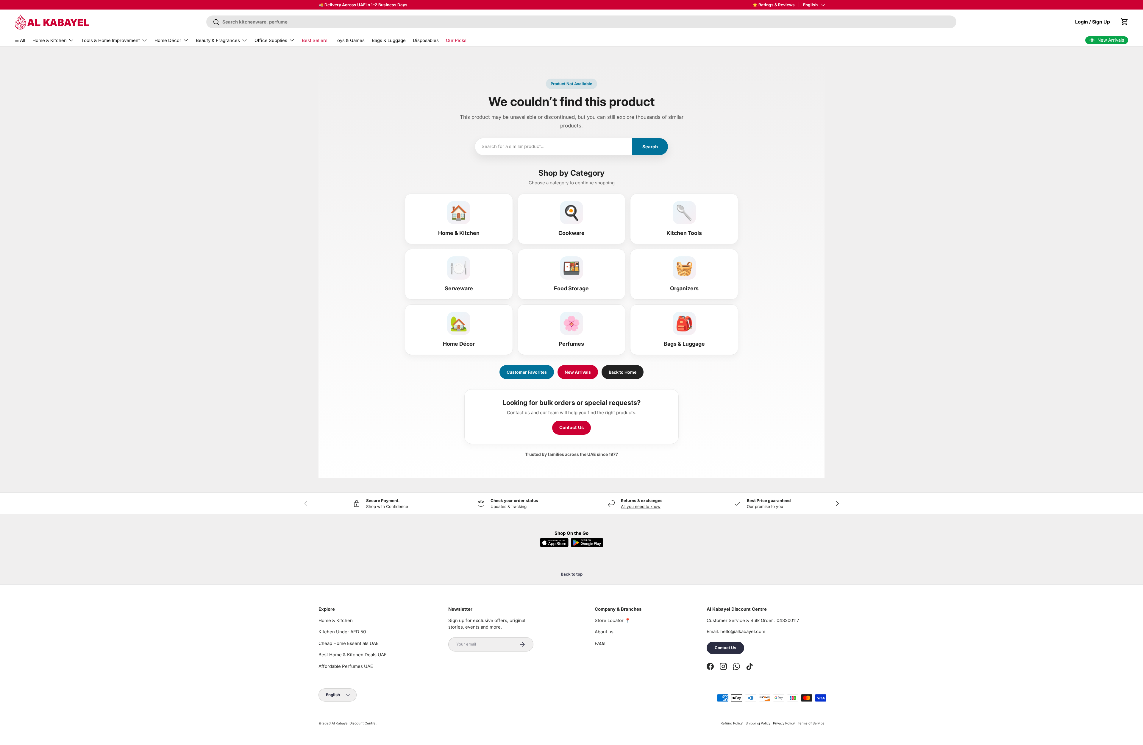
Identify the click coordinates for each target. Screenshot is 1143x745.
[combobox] (581, 21)
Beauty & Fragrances (218, 40)
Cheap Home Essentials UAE (348, 643)
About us (604, 632)
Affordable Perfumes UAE (345, 666)
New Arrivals (578, 372)
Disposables (426, 40)
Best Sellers (314, 40)
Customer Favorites (527, 372)
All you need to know (640, 506)
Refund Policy (732, 723)
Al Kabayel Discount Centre (354, 723)
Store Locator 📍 (612, 620)
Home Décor (167, 40)
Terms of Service (811, 723)
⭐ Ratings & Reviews (773, 4)
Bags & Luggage (389, 40)
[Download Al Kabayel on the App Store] (554, 542)
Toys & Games (350, 40)
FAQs (600, 643)
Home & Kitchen (49, 40)
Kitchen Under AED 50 (342, 632)
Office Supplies (270, 40)
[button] (1124, 21)
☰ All (20, 40)
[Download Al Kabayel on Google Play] (587, 542)
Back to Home (622, 372)
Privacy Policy (784, 723)
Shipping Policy (758, 723)
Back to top (572, 574)
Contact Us (571, 427)
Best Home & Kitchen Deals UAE (352, 654)
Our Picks (456, 40)
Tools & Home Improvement (110, 40)
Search (650, 146)
